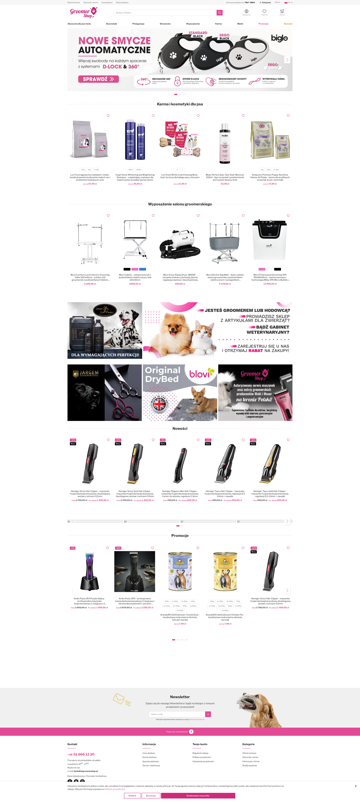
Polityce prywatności (114, 789)
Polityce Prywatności (197, 719)
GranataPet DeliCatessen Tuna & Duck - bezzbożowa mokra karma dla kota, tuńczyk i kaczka (180, 617)
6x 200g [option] (175, 601)
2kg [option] (262, 170)
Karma (218, 24)
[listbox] (89, 170)
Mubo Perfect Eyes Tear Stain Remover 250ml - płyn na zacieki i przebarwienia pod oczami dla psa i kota (225, 177)
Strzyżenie (165, 24)
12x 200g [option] (184, 601)
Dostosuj (151, 796)
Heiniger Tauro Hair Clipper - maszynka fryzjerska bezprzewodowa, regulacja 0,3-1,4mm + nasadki (225, 494)
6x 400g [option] (167, 606)
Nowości (288, 24)
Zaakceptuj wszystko (198, 796)
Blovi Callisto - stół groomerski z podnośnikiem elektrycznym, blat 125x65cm (135, 277)
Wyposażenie (193, 24)
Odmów (132, 796)
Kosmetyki (111, 24)
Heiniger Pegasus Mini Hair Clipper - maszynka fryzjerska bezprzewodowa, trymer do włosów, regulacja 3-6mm (180, 494)
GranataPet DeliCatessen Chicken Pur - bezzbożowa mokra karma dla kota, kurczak (225, 617)
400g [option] (193, 601)
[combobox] (168, 13)
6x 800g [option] (193, 606)
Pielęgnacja (138, 24)
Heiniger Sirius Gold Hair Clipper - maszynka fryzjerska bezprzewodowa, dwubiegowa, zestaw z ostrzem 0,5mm (135, 494)
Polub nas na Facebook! (177, 732)
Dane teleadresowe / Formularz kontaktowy (87, 776)
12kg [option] (268, 170)
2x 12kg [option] (276, 170)
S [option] (177, 170)
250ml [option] (130, 170)
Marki (240, 24)
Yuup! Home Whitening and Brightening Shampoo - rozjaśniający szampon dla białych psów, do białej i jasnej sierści (135, 177)
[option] (126, 269)
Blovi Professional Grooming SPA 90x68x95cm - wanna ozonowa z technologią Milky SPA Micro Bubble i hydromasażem (270, 277)
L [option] (182, 170)
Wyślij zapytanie (249, 765)
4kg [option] (89, 170)
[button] (277, 2)
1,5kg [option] (83, 170)
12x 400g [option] (176, 606)
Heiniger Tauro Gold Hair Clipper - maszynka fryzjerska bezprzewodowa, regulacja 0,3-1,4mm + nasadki (270, 494)
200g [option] (167, 601)
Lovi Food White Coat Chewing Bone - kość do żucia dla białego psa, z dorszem (180, 176)
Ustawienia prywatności (203, 761)
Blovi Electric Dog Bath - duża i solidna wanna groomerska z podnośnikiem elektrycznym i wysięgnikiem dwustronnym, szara (225, 277)
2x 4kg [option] (96, 170)
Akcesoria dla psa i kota (79, 24)
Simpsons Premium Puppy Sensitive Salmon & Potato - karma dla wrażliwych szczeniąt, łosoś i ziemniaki (270, 177)
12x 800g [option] (180, 610)
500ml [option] (138, 170)
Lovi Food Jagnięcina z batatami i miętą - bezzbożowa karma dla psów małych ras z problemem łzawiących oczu (90, 177)
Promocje (263, 24)
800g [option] (185, 606)
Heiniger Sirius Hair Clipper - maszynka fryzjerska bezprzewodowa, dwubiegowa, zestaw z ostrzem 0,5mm (90, 494)
